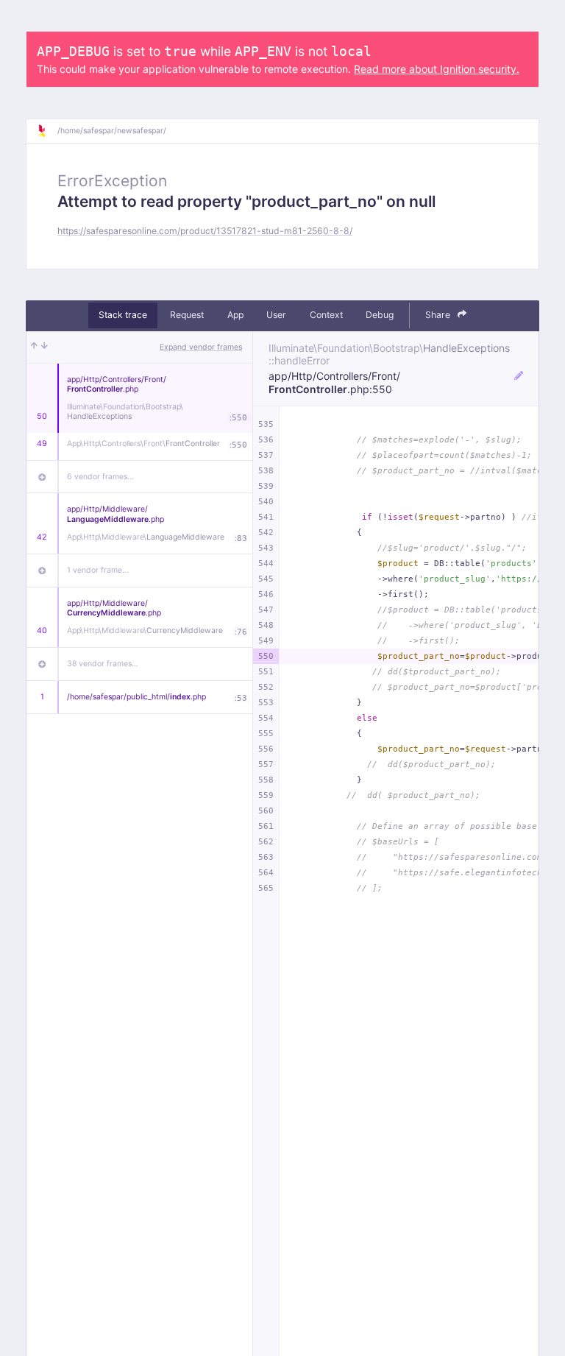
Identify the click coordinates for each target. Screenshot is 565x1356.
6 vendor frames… (100, 476)
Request (187, 314)
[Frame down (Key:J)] (44, 347)
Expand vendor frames (201, 347)
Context (326, 314)
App (235, 314)
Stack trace (123, 314)
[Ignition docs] (47, 131)
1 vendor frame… (98, 570)
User (276, 314)
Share (438, 314)
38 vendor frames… (102, 663)
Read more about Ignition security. (436, 69)
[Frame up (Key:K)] (34, 347)
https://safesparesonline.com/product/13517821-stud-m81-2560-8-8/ (204, 230)
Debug (380, 314)
